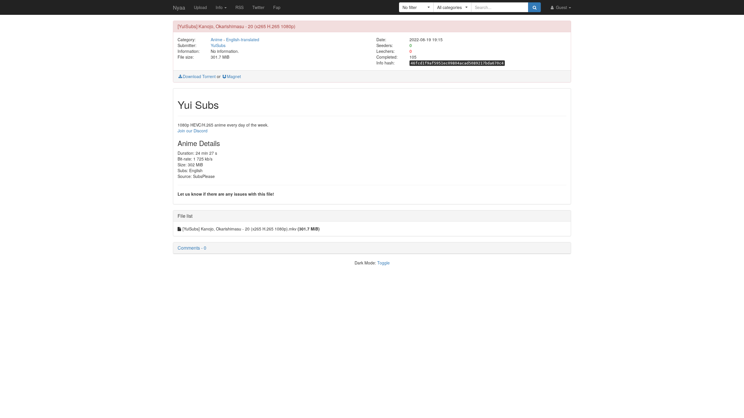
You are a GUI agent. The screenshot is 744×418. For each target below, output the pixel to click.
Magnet (234, 76)
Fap (276, 7)
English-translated (242, 39)
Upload (200, 7)
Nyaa (179, 7)
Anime (216, 39)
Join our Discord (193, 131)
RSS (239, 7)
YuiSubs (218, 45)
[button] (416, 7)
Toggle (383, 263)
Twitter (258, 7)
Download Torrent (199, 76)
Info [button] (220, 7)
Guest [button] (561, 7)
